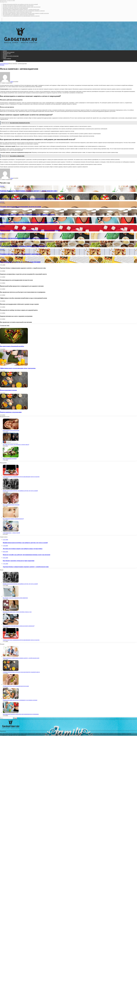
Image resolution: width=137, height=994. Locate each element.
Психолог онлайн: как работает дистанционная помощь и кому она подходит (21, 6)
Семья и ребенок (7, 58)
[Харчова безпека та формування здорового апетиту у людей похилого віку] (11, 656)
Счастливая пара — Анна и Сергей (11, 533)
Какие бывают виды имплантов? (11, 430)
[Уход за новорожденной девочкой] (11, 503)
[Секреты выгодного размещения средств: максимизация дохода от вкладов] (11, 475)
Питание (5, 54)
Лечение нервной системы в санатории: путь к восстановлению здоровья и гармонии (24, 10)
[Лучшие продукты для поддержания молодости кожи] (11, 684)
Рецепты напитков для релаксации (11, 412)
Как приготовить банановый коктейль (12, 346)
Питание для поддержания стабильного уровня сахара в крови (24, 238)
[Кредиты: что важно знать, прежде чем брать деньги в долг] (11, 610)
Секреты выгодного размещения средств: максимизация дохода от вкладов (21, 15)
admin (11, 81)
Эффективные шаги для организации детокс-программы (18, 368)
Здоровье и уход (7, 53)
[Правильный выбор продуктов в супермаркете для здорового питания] (11, 698)
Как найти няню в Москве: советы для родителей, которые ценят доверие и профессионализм (26, 13)
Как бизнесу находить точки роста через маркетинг (15, 8)
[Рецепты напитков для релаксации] (14, 409)
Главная (5, 50)
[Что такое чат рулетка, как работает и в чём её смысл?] (11, 443)
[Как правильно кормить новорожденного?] (11, 517)
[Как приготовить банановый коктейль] (14, 343)
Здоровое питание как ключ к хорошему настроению (20, 254)
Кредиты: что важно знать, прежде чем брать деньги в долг (17, 12)
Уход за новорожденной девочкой (11, 505)
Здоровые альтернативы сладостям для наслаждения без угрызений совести (29, 198)
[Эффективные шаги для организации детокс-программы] (14, 365)
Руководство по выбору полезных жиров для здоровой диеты (23, 246)
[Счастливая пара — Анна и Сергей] (11, 531)
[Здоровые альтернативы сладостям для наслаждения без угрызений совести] (11, 670)
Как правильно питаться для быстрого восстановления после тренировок (28, 222)
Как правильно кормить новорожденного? (13, 519)
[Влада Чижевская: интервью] (11, 457)
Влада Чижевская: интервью (10, 458)
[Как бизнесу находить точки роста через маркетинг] (11, 596)
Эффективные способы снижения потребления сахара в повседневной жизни (30, 230)
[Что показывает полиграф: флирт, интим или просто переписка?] (11, 624)
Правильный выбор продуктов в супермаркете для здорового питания (27, 214)
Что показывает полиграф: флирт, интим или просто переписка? (18, 14)
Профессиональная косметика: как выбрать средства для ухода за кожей (20, 4)
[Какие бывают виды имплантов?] (11, 429)
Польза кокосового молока (8, 390)
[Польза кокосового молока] (14, 387)
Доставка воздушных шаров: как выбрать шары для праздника (18, 5)
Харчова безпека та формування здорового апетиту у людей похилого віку (21, 9)
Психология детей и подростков (10, 56)
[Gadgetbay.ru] (20, 46)
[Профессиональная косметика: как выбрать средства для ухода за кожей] (11, 489)
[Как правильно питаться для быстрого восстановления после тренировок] (11, 712)
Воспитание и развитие (8, 52)
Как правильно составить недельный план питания (20, 262)
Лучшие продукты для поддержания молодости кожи (20, 206)
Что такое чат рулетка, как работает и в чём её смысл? (16, 444)
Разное (4, 57)
